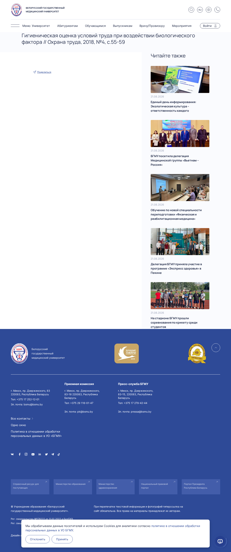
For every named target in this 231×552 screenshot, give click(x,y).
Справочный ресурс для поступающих (26, 486)
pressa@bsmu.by (141, 411)
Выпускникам (122, 26)
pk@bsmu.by (85, 411)
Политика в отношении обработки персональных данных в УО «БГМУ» (36, 434)
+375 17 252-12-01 (28, 399)
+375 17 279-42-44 (135, 402)
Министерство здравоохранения (108, 486)
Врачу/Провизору (152, 26)
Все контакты (20, 418)
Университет (41, 26)
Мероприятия (181, 26)
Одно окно (18, 425)
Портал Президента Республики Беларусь (195, 486)
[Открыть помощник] (220, 541)
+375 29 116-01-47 (81, 402)
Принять (62, 539)
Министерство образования (71, 484)
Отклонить (37, 539)
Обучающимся (95, 26)
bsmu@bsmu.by (33, 404)
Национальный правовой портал (154, 486)
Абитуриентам (67, 26)
